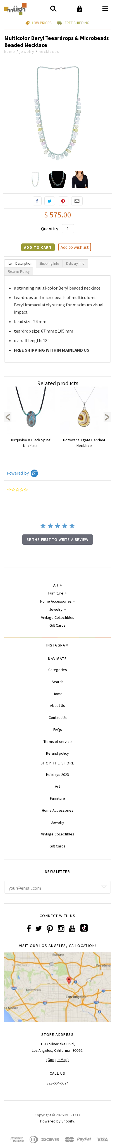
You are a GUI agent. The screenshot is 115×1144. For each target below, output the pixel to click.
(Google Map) (57, 1059)
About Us (57, 705)
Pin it (63, 200)
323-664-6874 (57, 1083)
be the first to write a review (58, 539)
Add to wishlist (75, 247)
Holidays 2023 (57, 774)
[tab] (20, 263)
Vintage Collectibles (57, 617)
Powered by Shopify (57, 1121)
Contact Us (58, 717)
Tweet (49, 200)
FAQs (57, 729)
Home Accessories (56, 601)
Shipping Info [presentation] (49, 263)
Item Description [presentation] (20, 263)
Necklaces (49, 51)
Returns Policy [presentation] (19, 271)
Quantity (49, 228)
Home (9, 51)
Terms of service (58, 741)
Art (55, 585)
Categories (57, 669)
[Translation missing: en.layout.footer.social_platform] (84, 930)
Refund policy (57, 753)
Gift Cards (57, 625)
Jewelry (27, 51)
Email (77, 200)
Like (37, 200)
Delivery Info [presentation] (75, 263)
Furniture (55, 593)
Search (57, 681)
